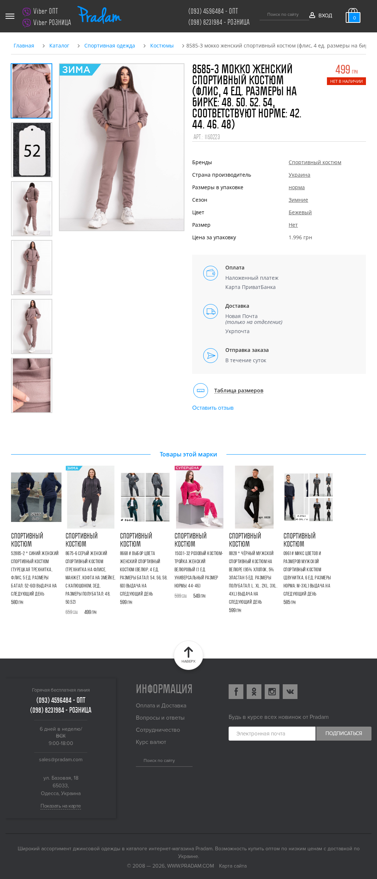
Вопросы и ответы (160, 717)
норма (297, 187)
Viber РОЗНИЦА (52, 22)
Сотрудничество (158, 730)
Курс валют (151, 742)
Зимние (298, 199)
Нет (293, 224)
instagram (272, 691)
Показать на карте (60, 806)
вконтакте (290, 691)
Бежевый (300, 212)
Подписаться (343, 733)
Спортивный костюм (315, 162)
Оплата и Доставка (161, 705)
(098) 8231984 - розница (219, 22)
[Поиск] (262, 13)
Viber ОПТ (46, 11)
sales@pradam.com (60, 759)
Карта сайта (233, 866)
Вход (325, 16)
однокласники (254, 691)
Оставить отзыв (213, 408)
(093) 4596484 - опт (213, 11)
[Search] (138, 759)
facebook (236, 691)
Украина (299, 174)
